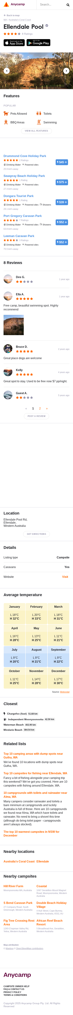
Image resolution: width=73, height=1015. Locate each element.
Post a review (37, 416)
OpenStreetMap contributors (29, 948)
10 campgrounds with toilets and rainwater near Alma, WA (35, 794)
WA (5, 20)
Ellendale (42, 861)
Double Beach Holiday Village (51, 904)
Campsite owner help (16, 986)
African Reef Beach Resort (49, 922)
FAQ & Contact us (14, 989)
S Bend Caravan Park (18, 902)
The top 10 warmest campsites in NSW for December (31, 833)
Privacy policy (12, 992)
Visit (65, 576)
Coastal (41, 886)
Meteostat (64, 692)
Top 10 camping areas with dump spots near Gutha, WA (33, 755)
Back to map (13, 15)
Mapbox (9, 948)
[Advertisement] (36, 465)
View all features (36, 131)
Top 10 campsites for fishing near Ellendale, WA (35, 773)
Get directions (36, 534)
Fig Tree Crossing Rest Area (19, 922)
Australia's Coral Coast (20, 20)
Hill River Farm (13, 886)
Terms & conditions (15, 995)
